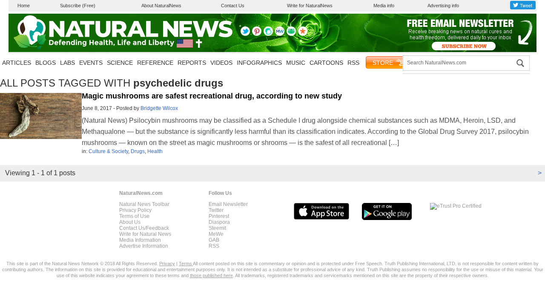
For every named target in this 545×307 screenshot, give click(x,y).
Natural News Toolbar (144, 204)
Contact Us (232, 5)
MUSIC (295, 62)
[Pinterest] (256, 34)
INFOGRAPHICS (259, 62)
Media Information (140, 240)
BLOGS (45, 62)
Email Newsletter (228, 204)
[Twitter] (245, 34)
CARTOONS (326, 62)
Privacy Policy (135, 210)
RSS (353, 62)
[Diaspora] (302, 34)
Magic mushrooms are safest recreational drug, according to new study (212, 96)
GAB (214, 240)
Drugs (138, 151)
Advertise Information (143, 246)
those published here (211, 275)
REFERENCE (155, 62)
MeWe (216, 234)
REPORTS (192, 62)
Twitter (216, 210)
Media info (383, 5)
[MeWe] (279, 34)
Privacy (167, 263)
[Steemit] (268, 34)
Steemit (217, 228)
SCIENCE (120, 62)
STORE (383, 62)
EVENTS (91, 62)
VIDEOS (221, 62)
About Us (130, 222)
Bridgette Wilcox (159, 108)
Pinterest (219, 216)
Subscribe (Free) (77, 5)
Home (23, 5)
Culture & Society (108, 151)
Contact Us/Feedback (144, 228)
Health (155, 151)
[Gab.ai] (291, 34)
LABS (67, 62)
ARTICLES (16, 62)
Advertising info (443, 5)
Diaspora (219, 222)
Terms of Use (134, 216)
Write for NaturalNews (310, 5)
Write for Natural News (145, 234)
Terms (186, 263)
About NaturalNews (161, 5)
